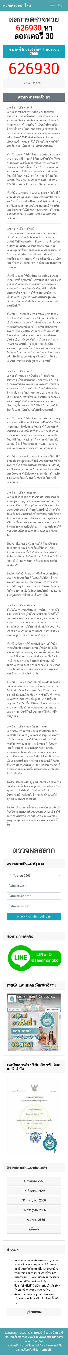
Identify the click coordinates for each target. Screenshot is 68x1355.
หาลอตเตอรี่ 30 (34, 31)
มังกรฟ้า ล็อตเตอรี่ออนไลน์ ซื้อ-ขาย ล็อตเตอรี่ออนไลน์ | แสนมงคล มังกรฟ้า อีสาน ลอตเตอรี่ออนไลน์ (34, 1337)
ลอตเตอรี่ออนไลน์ (17, 5)
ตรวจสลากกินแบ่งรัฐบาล (25, 863)
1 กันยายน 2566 (44, 51)
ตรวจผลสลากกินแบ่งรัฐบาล (34, 916)
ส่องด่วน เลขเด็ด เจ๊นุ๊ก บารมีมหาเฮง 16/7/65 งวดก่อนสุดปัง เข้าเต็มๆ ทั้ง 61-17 (37, 1298)
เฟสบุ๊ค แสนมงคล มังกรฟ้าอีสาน (31, 985)
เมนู (59, 5)
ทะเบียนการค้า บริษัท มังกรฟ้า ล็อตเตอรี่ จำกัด (33, 1066)
